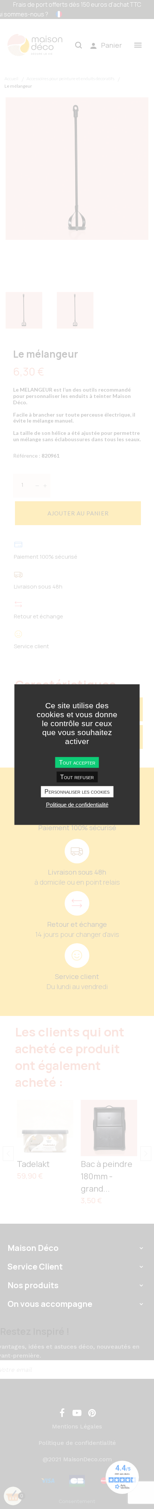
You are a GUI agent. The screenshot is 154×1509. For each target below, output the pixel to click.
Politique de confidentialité (77, 804)
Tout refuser (77, 777)
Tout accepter (77, 762)
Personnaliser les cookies (77, 791)
